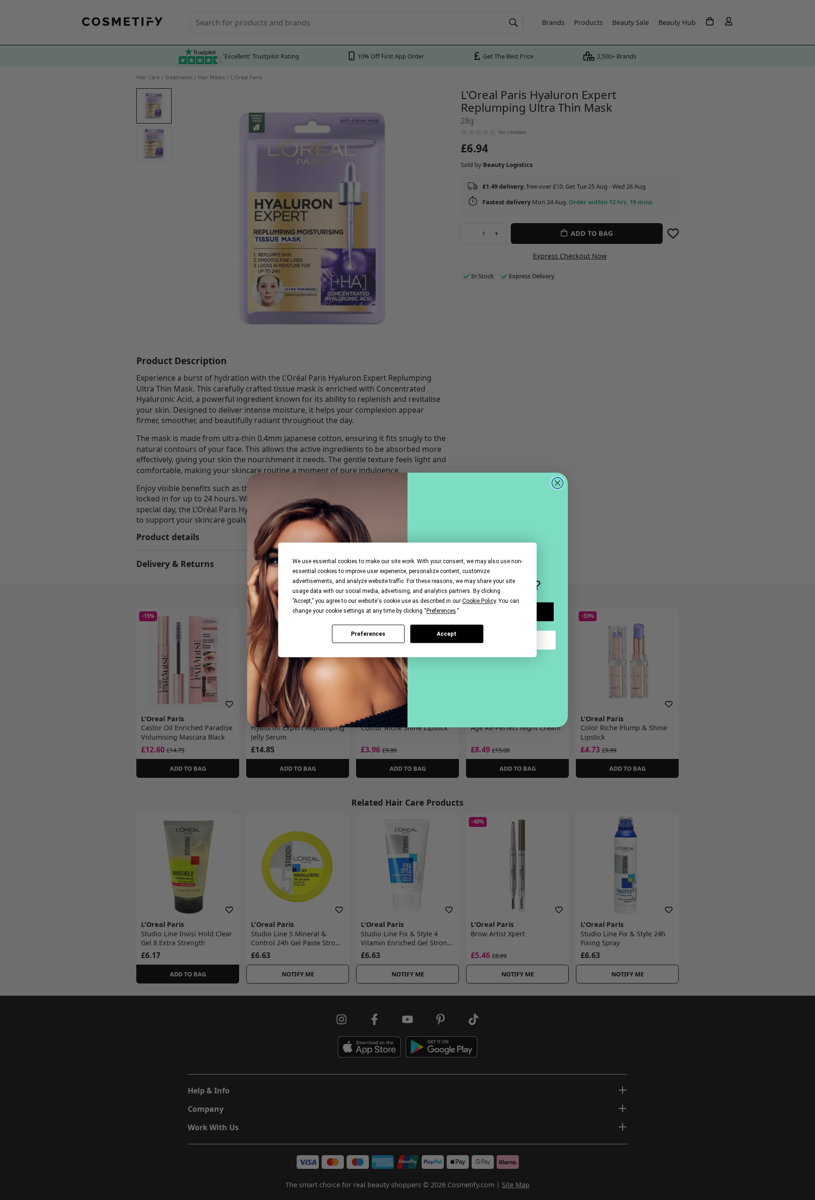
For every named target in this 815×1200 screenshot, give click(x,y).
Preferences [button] (441, 611)
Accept (447, 634)
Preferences (368, 634)
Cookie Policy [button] (479, 601)
